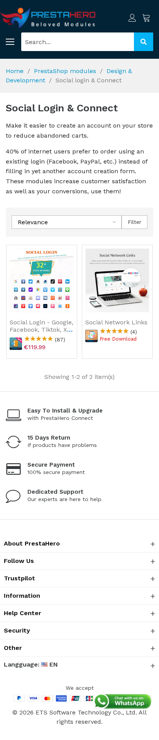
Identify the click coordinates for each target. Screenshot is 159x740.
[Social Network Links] (117, 280)
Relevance (33, 222)
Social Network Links (116, 322)
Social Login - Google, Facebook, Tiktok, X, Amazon (41, 330)
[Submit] (143, 41)
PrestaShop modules (65, 71)
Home (15, 71)
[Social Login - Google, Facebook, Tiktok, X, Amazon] (42, 280)
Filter (134, 222)
